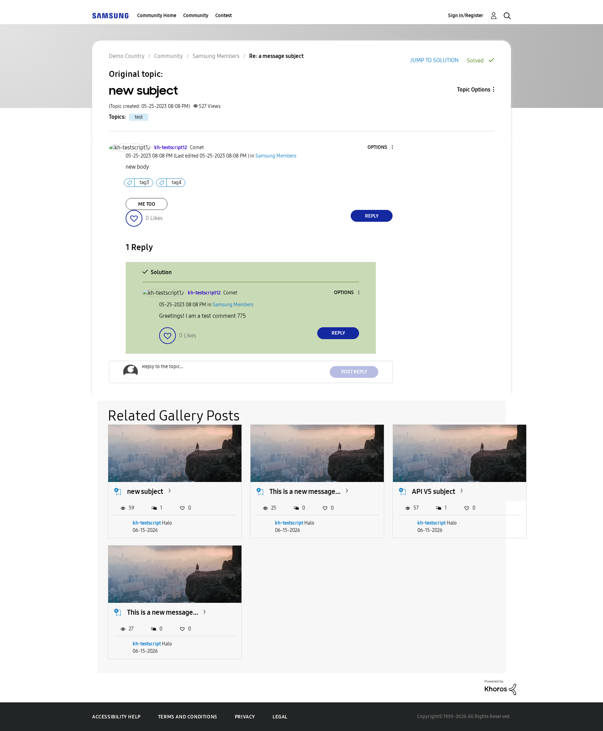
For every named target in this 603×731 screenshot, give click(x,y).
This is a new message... (305, 491)
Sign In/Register (465, 16)
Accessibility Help (116, 717)
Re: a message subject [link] (276, 56)
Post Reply (354, 372)
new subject (145, 491)
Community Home (156, 16)
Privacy (245, 717)
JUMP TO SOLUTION (434, 60)
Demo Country (126, 56)
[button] (380, 147)
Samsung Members (216, 56)
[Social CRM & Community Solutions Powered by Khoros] (500, 687)
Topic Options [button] (473, 89)
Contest (223, 16)
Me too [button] (146, 204)
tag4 (176, 182)
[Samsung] (110, 15)
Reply (372, 216)
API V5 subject (433, 491)
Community (195, 16)
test (139, 117)
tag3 (144, 182)
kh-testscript (147, 523)
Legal (280, 717)
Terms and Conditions (187, 717)
